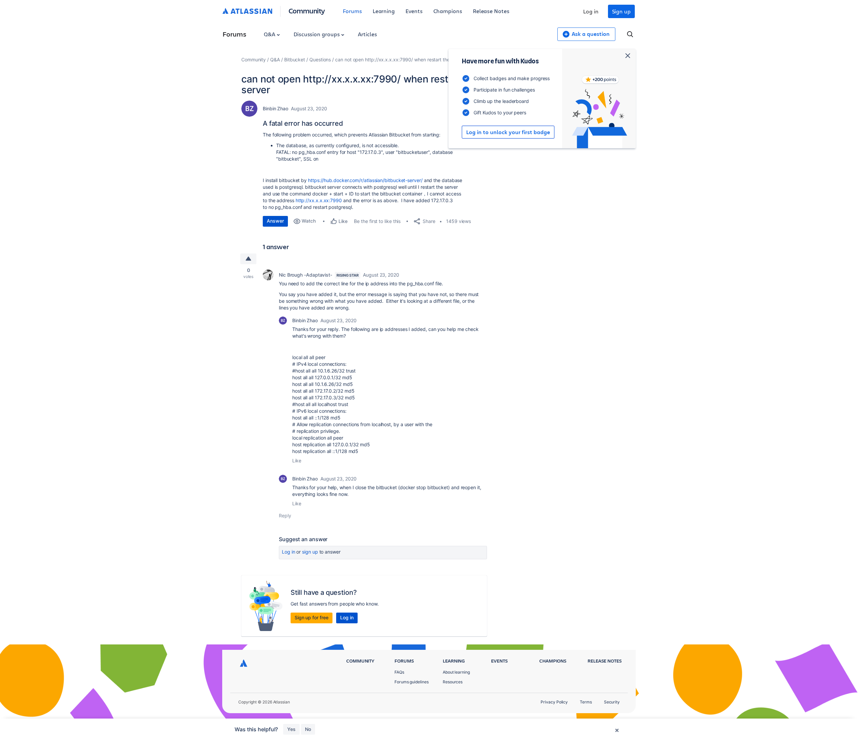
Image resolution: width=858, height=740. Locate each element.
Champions (447, 10)
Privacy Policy (554, 701)
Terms (586, 701)
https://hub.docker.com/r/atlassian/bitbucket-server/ (365, 180)
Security (612, 701)
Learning (384, 10)
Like (296, 460)
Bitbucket (294, 59)
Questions (320, 59)
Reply (285, 515)
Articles (367, 34)
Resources (453, 681)
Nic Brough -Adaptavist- (305, 275)
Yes (291, 729)
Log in (591, 11)
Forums (352, 10)
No (308, 729)
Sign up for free (311, 617)
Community (307, 10)
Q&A (270, 34)
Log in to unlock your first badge (508, 132)
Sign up (621, 11)
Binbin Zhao (275, 108)
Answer (275, 221)
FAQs (399, 672)
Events (414, 10)
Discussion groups (317, 34)
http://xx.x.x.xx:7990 (319, 200)
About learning (456, 672)
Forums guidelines (411, 681)
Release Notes (491, 10)
